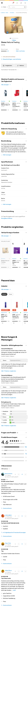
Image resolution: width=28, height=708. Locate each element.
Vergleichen (8, 65)
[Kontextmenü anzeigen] (15, 474)
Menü (4, 7)
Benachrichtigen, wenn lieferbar (12, 59)
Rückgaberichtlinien (6, 218)
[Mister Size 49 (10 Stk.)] (5, 100)
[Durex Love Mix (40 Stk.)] (16, 254)
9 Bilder (14, 40)
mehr (14, 590)
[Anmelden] (17, 3)
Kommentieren (7, 508)
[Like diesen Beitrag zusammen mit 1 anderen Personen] (18, 474)
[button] (14, 57)
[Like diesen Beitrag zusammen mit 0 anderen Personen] (18, 516)
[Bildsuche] (25, 7)
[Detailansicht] (14, 364)
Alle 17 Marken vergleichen (8, 371)
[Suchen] (10, 7)
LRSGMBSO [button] (8, 515)
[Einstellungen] (13, 3)
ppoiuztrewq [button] (8, 473)
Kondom (12, 12)
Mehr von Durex (20, 50)
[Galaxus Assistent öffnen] (21, 3)
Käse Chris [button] (8, 543)
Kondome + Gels (4, 12)
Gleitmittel (4, 312)
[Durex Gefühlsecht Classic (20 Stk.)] (16, 100)
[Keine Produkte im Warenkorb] (25, 3)
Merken (21, 65)
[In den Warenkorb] (2, 323)
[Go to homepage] (2, 3)
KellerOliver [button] (8, 570)
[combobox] (5, 468)
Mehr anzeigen (7, 155)
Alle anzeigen (5, 84)
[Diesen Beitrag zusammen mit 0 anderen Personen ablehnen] (25, 474)
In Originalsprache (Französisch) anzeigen (14, 532)
